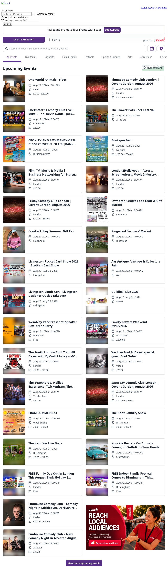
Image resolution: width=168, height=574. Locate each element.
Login (144, 7)
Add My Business (157, 7)
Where (4, 20)
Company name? (45, 13)
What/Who (7, 10)
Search (7, 24)
